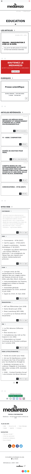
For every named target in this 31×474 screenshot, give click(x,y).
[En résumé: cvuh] (17, 298)
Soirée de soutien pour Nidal (12, 151)
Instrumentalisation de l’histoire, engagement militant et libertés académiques (14, 283)
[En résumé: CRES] (17, 263)
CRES (25, 193)
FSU (3, 324)
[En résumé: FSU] (17, 348)
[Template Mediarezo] (19, 466)
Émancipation (6, 302)
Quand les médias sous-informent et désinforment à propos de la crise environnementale (14, 122)
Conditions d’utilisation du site (15, 457)
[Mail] (9, 446)
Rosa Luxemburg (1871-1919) (14, 311)
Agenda (12, 428)
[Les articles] (2, 58)
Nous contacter (7, 440)
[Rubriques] (2, 106)
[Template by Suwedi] (25, 466)
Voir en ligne (24, 232)
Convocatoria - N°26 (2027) (14, 187)
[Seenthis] (20, 398)
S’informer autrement (8, 436)
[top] (5, 58)
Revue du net (12, 426)
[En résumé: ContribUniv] (17, 232)
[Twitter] (21, 446)
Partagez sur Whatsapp (16, 395)
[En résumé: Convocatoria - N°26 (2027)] (20, 194)
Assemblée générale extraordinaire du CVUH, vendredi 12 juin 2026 (14, 289)
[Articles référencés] (2, 200)
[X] (23, 398)
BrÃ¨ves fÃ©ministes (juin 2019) (15, 306)
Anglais (5, 428)
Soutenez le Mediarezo (15, 64)
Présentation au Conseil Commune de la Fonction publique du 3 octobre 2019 (14, 341)
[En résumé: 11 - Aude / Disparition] (20, 144)
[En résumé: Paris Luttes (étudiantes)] (17, 379)
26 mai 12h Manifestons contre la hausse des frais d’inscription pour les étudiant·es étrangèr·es (14, 360)
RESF (25, 144)
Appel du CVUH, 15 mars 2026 (14, 294)
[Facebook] (13, 398)
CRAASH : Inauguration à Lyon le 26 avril (13, 43)
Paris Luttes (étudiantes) (20, 159)
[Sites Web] (2, 391)
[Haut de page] (28, 471)
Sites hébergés (23, 426)
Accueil (18, 11)
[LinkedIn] (17, 398)
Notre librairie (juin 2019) (12, 309)
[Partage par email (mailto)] (7, 398)
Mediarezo (8, 462)
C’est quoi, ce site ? (8, 434)
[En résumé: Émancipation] (17, 320)
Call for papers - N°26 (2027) (14, 243)
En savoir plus (15, 71)
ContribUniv (6, 211)
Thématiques (26, 11)
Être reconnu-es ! (10, 332)
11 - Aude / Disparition (11, 137)
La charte (15, 458)
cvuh (25, 180)
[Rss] (13, 446)
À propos (18, 428)
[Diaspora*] (10, 398)
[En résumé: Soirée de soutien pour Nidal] (11, 159)
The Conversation (22, 130)
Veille (4, 426)
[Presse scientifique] (26, 98)
